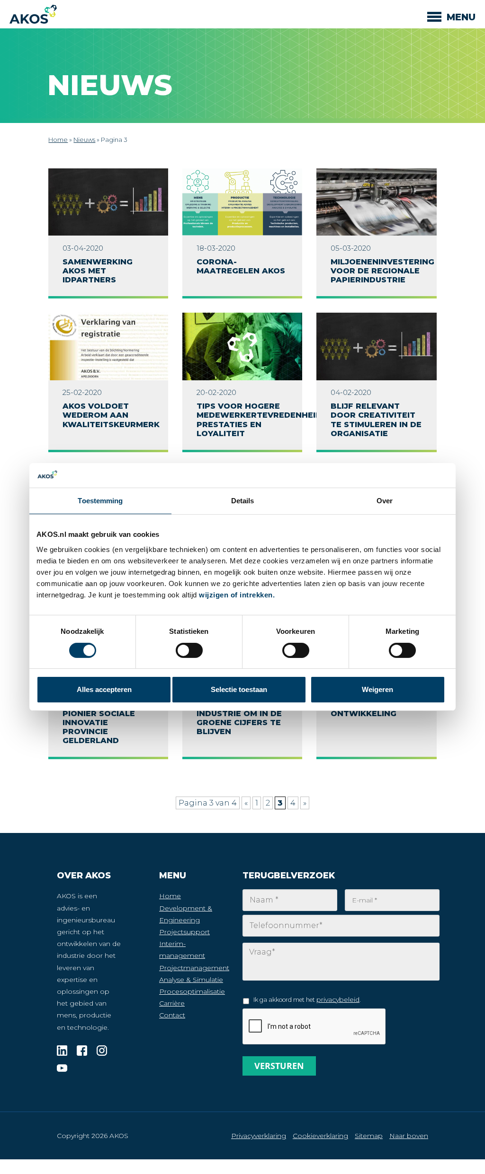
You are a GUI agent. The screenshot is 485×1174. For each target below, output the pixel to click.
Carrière (172, 1003)
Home (58, 139)
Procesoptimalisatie (192, 991)
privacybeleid (337, 999)
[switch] (295, 650)
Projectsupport (184, 932)
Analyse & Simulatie (191, 979)
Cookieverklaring (320, 1135)
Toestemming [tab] (100, 501)
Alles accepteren (104, 689)
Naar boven (408, 1135)
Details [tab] (242, 501)
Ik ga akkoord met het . (306, 999)
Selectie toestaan (239, 689)
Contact (172, 1015)
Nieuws (84, 139)
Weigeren (377, 689)
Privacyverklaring (258, 1135)
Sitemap (369, 1135)
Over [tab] (385, 501)
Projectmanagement (194, 968)
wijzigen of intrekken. (237, 595)
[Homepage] (33, 14)
